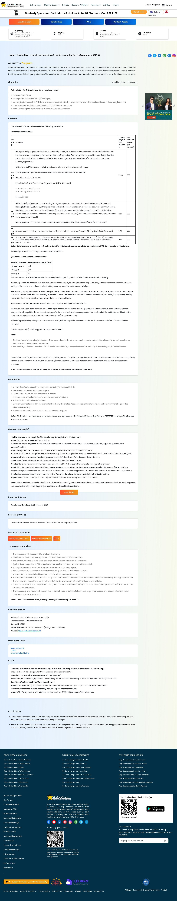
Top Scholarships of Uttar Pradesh (17, 760)
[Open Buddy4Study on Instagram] (174, 55)
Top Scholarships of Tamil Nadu (16, 778)
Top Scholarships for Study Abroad (133, 786)
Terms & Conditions (12, 845)
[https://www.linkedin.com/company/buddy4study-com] (59, 822)
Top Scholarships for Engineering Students (136, 782)
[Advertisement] (19, 47)
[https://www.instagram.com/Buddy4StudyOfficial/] (70, 822)
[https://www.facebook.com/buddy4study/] (48, 822)
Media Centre (10, 831)
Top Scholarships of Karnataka (16, 786)
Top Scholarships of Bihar (14, 767)
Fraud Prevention (11, 891)
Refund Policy (10, 863)
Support (66, 827)
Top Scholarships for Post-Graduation (77, 775)
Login (148, 5)
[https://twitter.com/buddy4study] (81, 822)
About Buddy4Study (13, 795)
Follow (157, 12)
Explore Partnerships (13, 827)
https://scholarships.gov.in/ (29, 631)
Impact (116, 5)
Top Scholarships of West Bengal (17, 771)
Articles (106, 5)
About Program (24, 22)
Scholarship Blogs (11, 822)
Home (11, 55)
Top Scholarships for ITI (71, 782)
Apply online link (17, 648)
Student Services (51, 5)
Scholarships (35, 5)
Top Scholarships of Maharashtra (17, 763)
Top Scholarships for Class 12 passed (76, 767)
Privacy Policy (9, 854)
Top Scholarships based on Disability (133, 775)
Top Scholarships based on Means (133, 763)
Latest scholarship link (20, 653)
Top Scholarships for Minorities (131, 767)
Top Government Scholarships (131, 778)
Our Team (8, 800)
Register (156, 5)
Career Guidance (11, 804)
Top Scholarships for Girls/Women (75, 786)
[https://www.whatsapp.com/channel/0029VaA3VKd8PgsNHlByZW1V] (76, 822)
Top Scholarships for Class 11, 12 (74, 763)
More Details (138, 12)
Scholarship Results (12, 818)
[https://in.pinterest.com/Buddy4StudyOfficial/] (65, 822)
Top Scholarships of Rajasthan (16, 782)
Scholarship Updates (13, 836)
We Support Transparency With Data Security (27, 882)
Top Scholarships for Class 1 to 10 (75, 760)
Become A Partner (80, 5)
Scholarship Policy (11, 849)
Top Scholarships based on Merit (132, 760)
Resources (95, 5)
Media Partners (10, 813)
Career (78, 891)
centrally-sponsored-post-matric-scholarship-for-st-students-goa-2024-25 (65, 55)
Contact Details (120, 22)
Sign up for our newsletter (133, 841)
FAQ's (88, 22)
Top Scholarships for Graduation (74, 771)
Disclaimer (8, 867)
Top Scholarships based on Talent (132, 771)
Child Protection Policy (14, 858)
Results (65, 5)
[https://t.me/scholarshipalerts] (86, 822)
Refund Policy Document (62, 891)
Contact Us (9, 840)
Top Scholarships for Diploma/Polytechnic (78, 778)
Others (13, 650)
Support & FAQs (10, 809)
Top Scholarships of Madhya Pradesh (19, 775)
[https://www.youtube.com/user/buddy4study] (54, 822)
